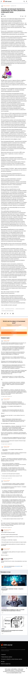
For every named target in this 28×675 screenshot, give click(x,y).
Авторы (2, 661)
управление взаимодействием (7, 310)
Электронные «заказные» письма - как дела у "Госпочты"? (12, 589)
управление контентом (9, 308)
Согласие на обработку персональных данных (11, 659)
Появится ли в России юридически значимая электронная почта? (12, 631)
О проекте (3, 654)
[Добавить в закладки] (2, 313)
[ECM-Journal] (6, 644)
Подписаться (14, 332)
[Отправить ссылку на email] (13, 313)
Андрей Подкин (6, 340)
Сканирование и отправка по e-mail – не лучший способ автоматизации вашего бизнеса (12, 610)
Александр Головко (7, 529)
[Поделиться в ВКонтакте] (8, 313)
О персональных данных (6, 656)
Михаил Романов (6, 548)
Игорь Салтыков (6, 398)
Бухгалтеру (4, 587)
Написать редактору (5, 663)
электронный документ (20, 308)
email (3, 308)
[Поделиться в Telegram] (10, 313)
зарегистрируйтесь (7, 567)
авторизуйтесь (18, 566)
